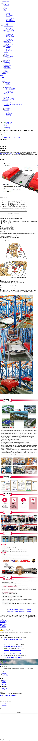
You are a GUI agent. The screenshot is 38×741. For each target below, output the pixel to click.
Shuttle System (4, 11)
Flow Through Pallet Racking (4, 153)
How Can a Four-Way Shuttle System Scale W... (9, 699)
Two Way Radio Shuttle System (10, 17)
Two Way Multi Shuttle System (10, 20)
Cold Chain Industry (7, 64)
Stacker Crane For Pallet (7, 97)
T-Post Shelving (8, 114)
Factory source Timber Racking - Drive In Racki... (13, 653)
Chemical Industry (6, 72)
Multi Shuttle (8, 14)
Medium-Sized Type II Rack (10, 36)
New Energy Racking (7, 60)
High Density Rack (7, 37)
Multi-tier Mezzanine (9, 50)
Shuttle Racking (6, 101)
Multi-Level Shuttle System (4, 624)
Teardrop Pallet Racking (9, 53)
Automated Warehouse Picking (4, 621)
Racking (3, 689)
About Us (3, 3)
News (5, 9)
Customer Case (4, 61)
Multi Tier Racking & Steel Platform (9, 48)
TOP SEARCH (4, 705)
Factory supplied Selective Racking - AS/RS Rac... (13, 646)
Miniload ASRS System (9, 92)
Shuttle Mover (8, 12)
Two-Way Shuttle (3, 627)
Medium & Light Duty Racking (8, 56)
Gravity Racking (8, 38)
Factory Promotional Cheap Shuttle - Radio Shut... (13, 642)
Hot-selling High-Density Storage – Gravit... (12, 650)
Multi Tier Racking (7, 105)
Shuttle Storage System (7, 87)
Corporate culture (6, 4)
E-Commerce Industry (7, 62)
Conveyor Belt (2, 623)
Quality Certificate (6, 7)
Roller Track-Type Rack (9, 34)
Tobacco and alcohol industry (8, 69)
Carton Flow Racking (7, 54)
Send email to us (2, 142)
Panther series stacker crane (10, 27)
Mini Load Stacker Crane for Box (9, 31)
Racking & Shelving (5, 100)
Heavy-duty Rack (6, 41)
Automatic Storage (3, 622)
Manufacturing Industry (7, 68)
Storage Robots (4, 688)
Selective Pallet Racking (7, 107)
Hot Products (4, 703)
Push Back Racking (7, 55)
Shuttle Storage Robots (7, 82)
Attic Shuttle (8, 16)
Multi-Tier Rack (8, 49)
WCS (7, 23)
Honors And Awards (5, 675)
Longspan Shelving (9, 113)
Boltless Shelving (8, 57)
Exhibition (5, 8)
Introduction (4, 673)
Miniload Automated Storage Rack (11, 44)
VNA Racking (6, 45)
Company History (6, 5)
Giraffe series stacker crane (10, 29)
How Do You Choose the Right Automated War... (9, 695)
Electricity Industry (7, 67)
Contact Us (4, 73)
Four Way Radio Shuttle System (10, 18)
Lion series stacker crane (9, 28)
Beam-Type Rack (8, 33)
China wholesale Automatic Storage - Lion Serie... (13, 657)
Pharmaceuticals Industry (7, 65)
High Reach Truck (12, 153)
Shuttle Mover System (9, 19)
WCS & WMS (6, 22)
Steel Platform (8, 51)
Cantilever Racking (9, 39)
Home (3, 2)
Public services (6, 70)
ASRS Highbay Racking (7, 46)
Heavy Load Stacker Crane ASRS (9, 30)
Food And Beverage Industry (8, 63)
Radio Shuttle (8, 13)
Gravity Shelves (17, 153)
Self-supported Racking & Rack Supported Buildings (14, 104)
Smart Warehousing (3, 626)
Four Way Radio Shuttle (9, 15)
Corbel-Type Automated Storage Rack (11, 43)
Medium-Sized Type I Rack (10, 35)
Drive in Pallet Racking (9, 40)
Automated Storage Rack (7, 42)
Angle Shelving (8, 59)
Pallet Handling (2, 625)
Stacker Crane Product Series (8, 26)
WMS (7, 24)
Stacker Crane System (5, 25)
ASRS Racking (8, 47)
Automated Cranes (3, 620)
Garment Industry (6, 66)
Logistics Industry (6, 71)
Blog (5, 10)
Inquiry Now (2, 664)
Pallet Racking (6, 52)
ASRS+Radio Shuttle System (10, 21)
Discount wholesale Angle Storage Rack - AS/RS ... (13, 639)
